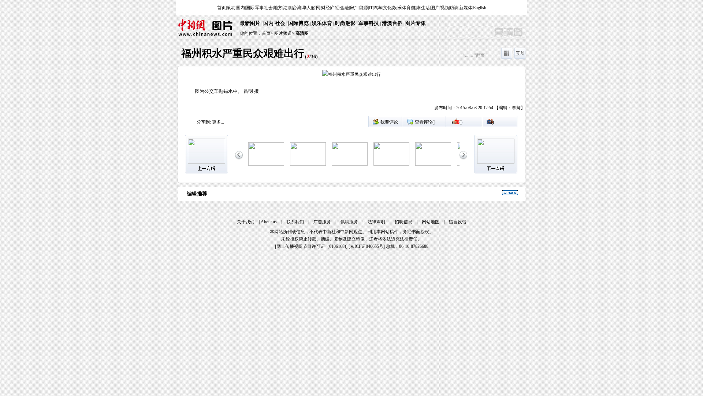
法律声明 (376, 221)
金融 (344, 7)
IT (371, 7)
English (479, 7)
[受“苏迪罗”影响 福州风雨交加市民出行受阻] (266, 164)
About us (269, 221)
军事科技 (368, 23)
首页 (221, 7)
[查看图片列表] (506, 57)
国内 (240, 7)
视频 (444, 7)
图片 (435, 7)
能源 (363, 7)
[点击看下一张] (438, 93)
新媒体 (465, 7)
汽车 (377, 7)
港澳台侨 (392, 23)
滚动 (231, 7)
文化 (387, 7)
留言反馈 (457, 221)
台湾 (297, 7)
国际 (250, 7)
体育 (406, 7)
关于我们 (245, 221)
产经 (335, 7)
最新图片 (250, 23)
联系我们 (295, 221)
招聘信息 (403, 221)
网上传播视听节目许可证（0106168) (311, 246)
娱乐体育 (322, 23)
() (458, 122)
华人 (306, 7)
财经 (325, 7)
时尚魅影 (345, 23)
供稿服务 (349, 221)
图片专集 (415, 23)
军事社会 (264, 7)
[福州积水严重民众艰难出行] (308, 164)
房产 (354, 7)
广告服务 (322, 221)
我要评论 (389, 122)
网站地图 (430, 221)
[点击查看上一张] (265, 93)
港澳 (287, 7)
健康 (416, 7)
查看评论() (425, 122)
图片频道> (284, 33)
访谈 (454, 7)
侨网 (316, 7)
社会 (280, 23)
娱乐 (397, 7)
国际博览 (298, 23)
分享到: (204, 122)
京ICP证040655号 (366, 246)
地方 (278, 7)
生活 (425, 7)
